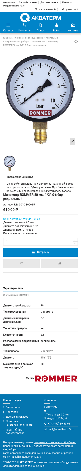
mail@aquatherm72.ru (14, 5)
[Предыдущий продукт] (75, 41)
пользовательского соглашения (53, 446)
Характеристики (13, 288)
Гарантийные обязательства (15, 431)
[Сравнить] (59, 263)
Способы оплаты (28, 2)
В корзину (43, 252)
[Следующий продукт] (77, 41)
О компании (9, 2)
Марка (30, 378)
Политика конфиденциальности (19, 423)
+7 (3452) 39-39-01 (59, 423)
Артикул (8, 204)
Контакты (67, 2)
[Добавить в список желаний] (21, 263)
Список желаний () (47, 9)
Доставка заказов (49, 2)
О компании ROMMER (16, 295)
